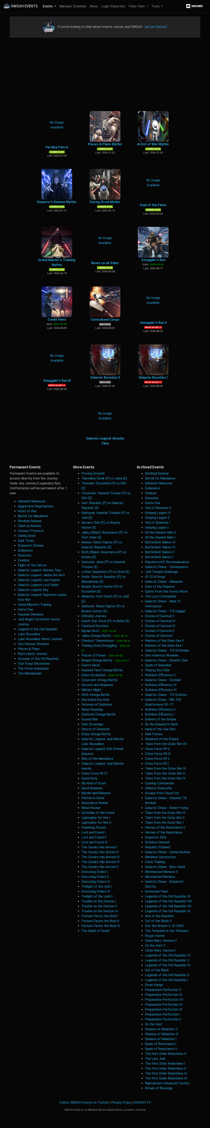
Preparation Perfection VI (163, 995)
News (94, 6)
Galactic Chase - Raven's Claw (166, 660)
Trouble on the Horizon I (98, 901)
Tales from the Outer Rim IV (165, 778)
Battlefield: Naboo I (159, 557)
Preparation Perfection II (163, 1019)
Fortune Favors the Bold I (99, 916)
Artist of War (27, 511)
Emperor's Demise (31, 546)
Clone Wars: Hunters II (161, 941)
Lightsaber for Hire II (96, 823)
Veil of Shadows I (157, 523)
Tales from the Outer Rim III (165, 813)
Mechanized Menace (160, 877)
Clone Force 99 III (158, 754)
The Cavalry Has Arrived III (100, 857)
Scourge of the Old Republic (38, 659)
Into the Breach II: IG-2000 (164, 926)
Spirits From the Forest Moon (166, 591)
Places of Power (93, 655)
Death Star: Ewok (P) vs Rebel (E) (105, 621)
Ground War (89, 719)
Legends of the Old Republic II (167, 975)
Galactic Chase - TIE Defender (167, 650)
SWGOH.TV (142, 1102)
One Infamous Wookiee (161, 655)
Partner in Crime (92, 798)
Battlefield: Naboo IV (160, 542)
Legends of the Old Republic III (167, 965)
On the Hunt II (155, 945)
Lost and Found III (94, 842)
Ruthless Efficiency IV (161, 685)
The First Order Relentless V (165, 1054)
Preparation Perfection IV (163, 1004)
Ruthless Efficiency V (160, 675)
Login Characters (113, 6)
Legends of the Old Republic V (167, 960)
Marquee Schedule (72, 6)
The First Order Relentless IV (166, 1078)
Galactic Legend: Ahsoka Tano (39, 570)
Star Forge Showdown (34, 664)
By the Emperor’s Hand (161, 724)
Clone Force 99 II (157, 759)
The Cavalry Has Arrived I (99, 847)
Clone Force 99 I (157, 764)
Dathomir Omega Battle (98, 714)
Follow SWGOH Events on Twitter (83, 1102)
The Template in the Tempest (167, 931)
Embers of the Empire (160, 719)
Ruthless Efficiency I (160, 714)
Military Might (91, 690)
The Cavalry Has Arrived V (100, 867)
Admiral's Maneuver (32, 501)
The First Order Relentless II (165, 1068)
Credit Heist (57, 319)
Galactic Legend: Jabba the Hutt (41, 575)
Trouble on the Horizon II (99, 906)
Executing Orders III (95, 882)
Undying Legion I (157, 527)
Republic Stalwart (158, 847)
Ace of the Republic (159, 916)
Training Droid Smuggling (99, 645)
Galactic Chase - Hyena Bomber (168, 852)
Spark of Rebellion (158, 665)
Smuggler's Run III (57, 381)
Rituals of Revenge (158, 1088)
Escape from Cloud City (162, 793)
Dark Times (26, 541)
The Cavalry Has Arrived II (100, 852)
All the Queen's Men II (160, 532)
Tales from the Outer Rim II (165, 818)
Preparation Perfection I (162, 1014)
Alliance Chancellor (158, 788)
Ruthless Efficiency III (161, 690)
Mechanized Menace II (161, 872)
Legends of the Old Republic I (166, 980)
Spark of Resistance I (160, 1044)
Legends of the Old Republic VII (168, 906)
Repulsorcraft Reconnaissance (167, 562)
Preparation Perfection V (163, 990)
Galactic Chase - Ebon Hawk (165, 867)
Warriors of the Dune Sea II (164, 641)
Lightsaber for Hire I (95, 818)
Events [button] (48, 6)
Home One (25, 609)
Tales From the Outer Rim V (165, 773)
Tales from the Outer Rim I (164, 823)
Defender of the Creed (97, 813)
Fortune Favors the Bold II (100, 921)
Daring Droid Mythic (105, 202)
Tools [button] (155, 6)
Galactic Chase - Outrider (163, 680)
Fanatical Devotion (94, 626)
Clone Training (155, 862)
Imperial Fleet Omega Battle (102, 670)
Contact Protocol (30, 531)
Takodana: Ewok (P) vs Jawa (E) (104, 478)
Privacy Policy (121, 1102)
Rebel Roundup (92, 709)
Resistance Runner (94, 803)
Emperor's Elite (156, 837)
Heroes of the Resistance (163, 832)
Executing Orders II (95, 877)
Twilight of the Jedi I (96, 886)
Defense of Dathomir (96, 705)
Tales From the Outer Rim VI (165, 768)
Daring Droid (26, 536)
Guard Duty (89, 778)
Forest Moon (90, 665)
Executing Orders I (94, 872)
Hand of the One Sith (160, 729)
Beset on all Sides (105, 263)
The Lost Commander (160, 596)
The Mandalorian (30, 673)
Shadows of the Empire (162, 739)
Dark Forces (153, 734)
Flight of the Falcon (32, 565)
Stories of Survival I (159, 636)
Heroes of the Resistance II (165, 827)
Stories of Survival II (159, 631)
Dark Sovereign (92, 724)
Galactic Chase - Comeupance (166, 567)
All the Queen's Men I (160, 537)
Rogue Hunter (155, 936)
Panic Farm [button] (137, 6)
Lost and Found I (93, 832)
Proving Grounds (93, 473)
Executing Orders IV (95, 891)
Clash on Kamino (29, 526)
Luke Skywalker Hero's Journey (40, 639)
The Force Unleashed (33, 668)
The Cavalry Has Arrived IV (100, 862)
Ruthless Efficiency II (160, 709)
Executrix (24, 555)
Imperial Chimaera (30, 614)
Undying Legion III (158, 513)
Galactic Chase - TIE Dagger (165, 611)
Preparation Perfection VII (164, 1000)
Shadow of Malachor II (161, 1029)
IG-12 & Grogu (155, 577)
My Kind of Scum (93, 783)
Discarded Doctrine (95, 700)
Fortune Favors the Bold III (100, 926)
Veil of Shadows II (158, 508)
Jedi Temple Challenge (161, 572)
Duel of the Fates (153, 205)
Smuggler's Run (153, 260)
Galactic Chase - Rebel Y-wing (166, 808)
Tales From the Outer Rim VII (166, 744)
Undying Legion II (157, 518)
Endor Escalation (93, 675)
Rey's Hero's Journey (32, 654)
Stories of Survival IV (160, 621)
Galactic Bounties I (153, 377)
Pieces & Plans (29, 649)
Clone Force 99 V (157, 749)
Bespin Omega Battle (96, 660)
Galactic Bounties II (105, 377)
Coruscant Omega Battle (99, 680)
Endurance (25, 550)
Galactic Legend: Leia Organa (39, 580)
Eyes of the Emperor (160, 586)
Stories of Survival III (160, 626)
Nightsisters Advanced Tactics (167, 1083)
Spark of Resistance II (161, 1049)
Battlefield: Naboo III (160, 547)
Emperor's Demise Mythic (56, 202)
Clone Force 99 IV (94, 773)
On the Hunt (153, 1024)
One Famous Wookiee (33, 644)
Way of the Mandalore (97, 759)
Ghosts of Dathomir (95, 729)
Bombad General (29, 521)
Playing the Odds (157, 670)
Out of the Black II (158, 921)
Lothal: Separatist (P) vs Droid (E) (105, 572)
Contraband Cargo (105, 319)
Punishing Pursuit (93, 827)
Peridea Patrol (57, 147)
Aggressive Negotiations (35, 506)
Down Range (154, 985)
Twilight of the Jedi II (97, 896)
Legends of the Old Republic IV (167, 955)
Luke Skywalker (29, 634)
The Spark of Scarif (95, 931)
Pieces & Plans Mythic (105, 144)
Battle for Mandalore (33, 516)
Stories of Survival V (159, 616)
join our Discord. (156, 27)
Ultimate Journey (93, 616)
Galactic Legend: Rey (33, 590)
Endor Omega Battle (96, 734)
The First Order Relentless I (165, 1064)
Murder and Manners (96, 793)
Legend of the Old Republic (38, 629)
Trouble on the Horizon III (99, 911)
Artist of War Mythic (153, 144)
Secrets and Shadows (97, 685)
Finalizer (24, 560)
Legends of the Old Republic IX (167, 896)
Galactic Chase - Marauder (164, 582)
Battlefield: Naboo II (159, 552)
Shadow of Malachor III (162, 1034)
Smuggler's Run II (153, 323)
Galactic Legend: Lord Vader (38, 585)
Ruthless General (157, 842)
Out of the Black (157, 970)
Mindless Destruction (160, 857)
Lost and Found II (94, 837)
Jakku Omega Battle (96, 636)
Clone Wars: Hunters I (160, 950)
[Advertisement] (105, 74)
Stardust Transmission (97, 641)
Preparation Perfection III (163, 1009)
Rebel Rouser (91, 808)
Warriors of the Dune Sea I (164, 645)
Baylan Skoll (90, 631)
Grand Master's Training (34, 605)
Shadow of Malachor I (161, 1039)
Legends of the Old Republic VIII (168, 901)
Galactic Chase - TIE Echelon (166, 695)
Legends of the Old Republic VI (167, 911)
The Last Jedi (155, 1059)
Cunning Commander (159, 783)
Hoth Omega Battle (95, 695)
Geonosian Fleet (156, 891)
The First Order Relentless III (166, 1073)
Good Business (92, 788)
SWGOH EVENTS (24, 6)
